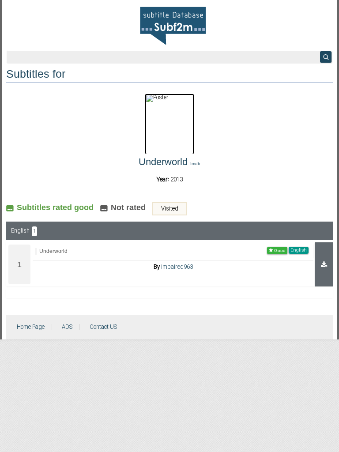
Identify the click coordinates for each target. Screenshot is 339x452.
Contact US (103, 327)
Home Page (31, 327)
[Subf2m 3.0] (173, 26)
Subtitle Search (325, 57)
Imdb (195, 163)
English (23, 230)
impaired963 (177, 267)
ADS (67, 327)
